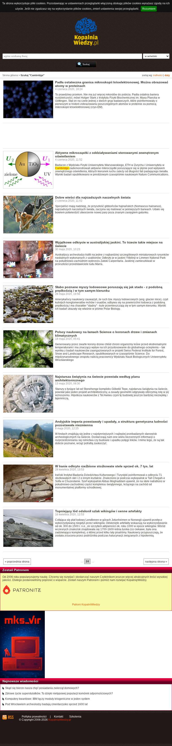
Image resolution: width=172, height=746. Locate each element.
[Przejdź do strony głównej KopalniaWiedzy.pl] (86, 32)
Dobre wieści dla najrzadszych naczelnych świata (93, 197)
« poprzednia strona (17, 561)
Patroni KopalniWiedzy (86, 604)
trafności (158, 75)
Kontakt (58, 716)
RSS (10, 717)
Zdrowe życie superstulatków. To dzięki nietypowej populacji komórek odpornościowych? (59, 693)
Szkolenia (75, 716)
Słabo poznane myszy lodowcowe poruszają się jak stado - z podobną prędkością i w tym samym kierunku (108, 288)
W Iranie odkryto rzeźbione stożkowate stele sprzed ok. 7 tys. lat (104, 466)
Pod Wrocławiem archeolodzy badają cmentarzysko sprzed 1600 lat (46, 704)
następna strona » (156, 561)
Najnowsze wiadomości (20, 681)
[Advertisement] (84, 135)
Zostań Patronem (15, 570)
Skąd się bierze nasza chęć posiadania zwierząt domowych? (42, 688)
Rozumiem (148, 8)
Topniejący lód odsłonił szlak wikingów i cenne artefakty (98, 511)
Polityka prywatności (34, 716)
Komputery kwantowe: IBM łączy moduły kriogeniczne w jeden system (47, 698)
